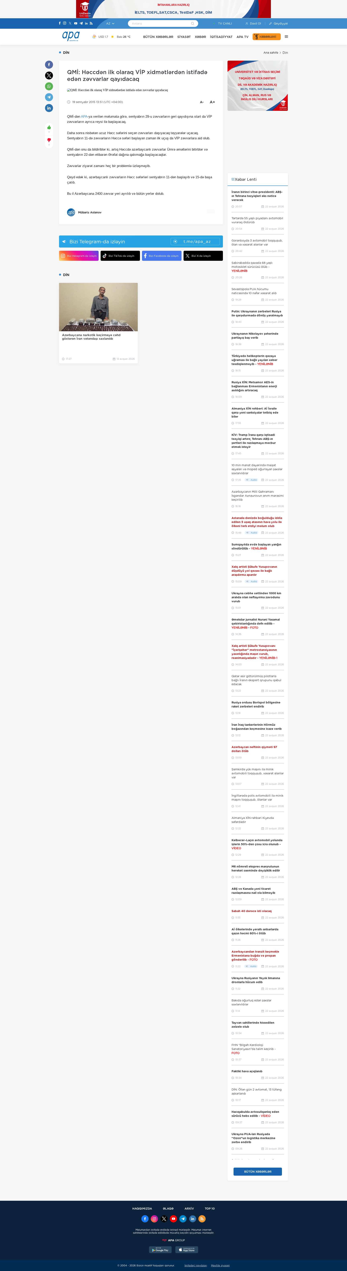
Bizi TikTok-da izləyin (121, 255)
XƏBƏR (200, 37)
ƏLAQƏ (168, 1208)
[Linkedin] (86, 23)
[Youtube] (75, 23)
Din (285, 53)
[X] (70, 23)
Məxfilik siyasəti (220, 1265)
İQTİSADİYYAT (221, 37)
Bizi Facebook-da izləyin (163, 255)
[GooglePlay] (160, 1250)
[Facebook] (60, 23)
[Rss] (91, 23)
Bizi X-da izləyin (201, 255)
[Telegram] (81, 23)
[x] (164, 1219)
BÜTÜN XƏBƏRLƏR (158, 37)
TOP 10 (210, 1208)
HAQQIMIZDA (142, 1208)
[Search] (192, 24)
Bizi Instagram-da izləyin (81, 255)
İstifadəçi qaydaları (196, 1265)
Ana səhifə (270, 52)
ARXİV (189, 1208)
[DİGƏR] (284, 36)
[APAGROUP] (173, 1240)
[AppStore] (186, 1250)
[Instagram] (64, 23)
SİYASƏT (184, 37)
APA (84, 116)
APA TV (243, 37)
